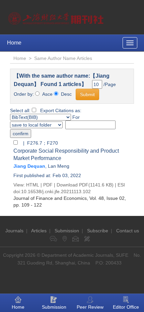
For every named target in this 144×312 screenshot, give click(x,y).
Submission (67, 230)
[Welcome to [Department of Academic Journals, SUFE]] (57, 16)
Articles (39, 230)
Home (14, 43)
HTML (32, 184)
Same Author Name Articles (63, 58)
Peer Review (90, 307)
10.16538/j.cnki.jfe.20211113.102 (56, 191)
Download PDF (72, 184)
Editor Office (126, 307)
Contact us (127, 230)
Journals (14, 230)
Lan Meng (58, 166)
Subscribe (97, 230)
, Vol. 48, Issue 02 (69, 198)
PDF (48, 184)
